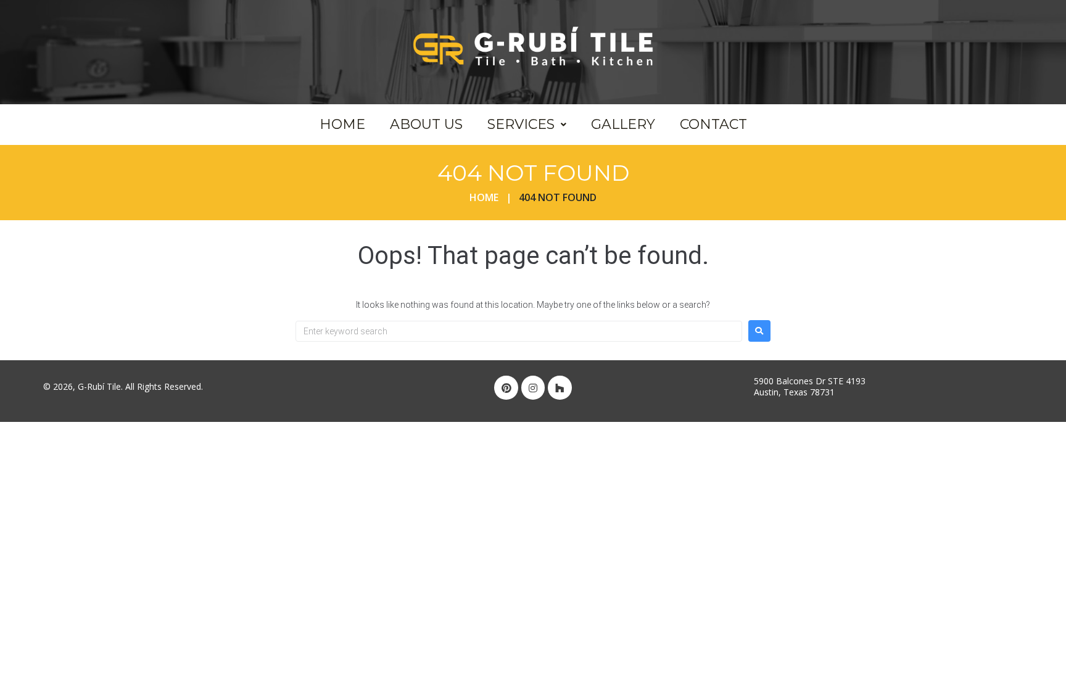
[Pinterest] (506, 387)
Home (483, 197)
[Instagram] (533, 387)
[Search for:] (518, 331)
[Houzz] (559, 387)
